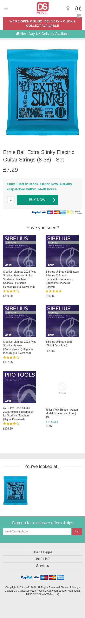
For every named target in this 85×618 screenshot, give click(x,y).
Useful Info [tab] (42, 559)
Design (9, 590)
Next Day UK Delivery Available (44, 34)
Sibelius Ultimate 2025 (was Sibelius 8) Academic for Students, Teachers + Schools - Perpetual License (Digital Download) (19, 279)
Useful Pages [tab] (42, 552)
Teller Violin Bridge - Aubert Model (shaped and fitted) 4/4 (62, 413)
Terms (64, 587)
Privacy (74, 587)
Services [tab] (42, 566)
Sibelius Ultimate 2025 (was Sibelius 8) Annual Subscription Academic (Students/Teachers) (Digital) (62, 279)
